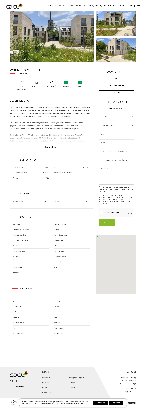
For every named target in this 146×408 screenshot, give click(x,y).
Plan (116, 78)
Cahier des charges (116, 86)
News (70, 6)
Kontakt (121, 6)
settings (82, 404)
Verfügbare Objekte (97, 6)
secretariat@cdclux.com (127, 392)
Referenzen (80, 6)
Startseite (51, 6)
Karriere (112, 6)
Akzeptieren (100, 403)
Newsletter (19, 387)
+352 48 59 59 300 (116, 108)
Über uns (62, 6)
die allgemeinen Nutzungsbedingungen (112, 196)
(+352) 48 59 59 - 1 (128, 389)
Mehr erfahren (50, 147)
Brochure (116, 93)
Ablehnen (116, 403)
